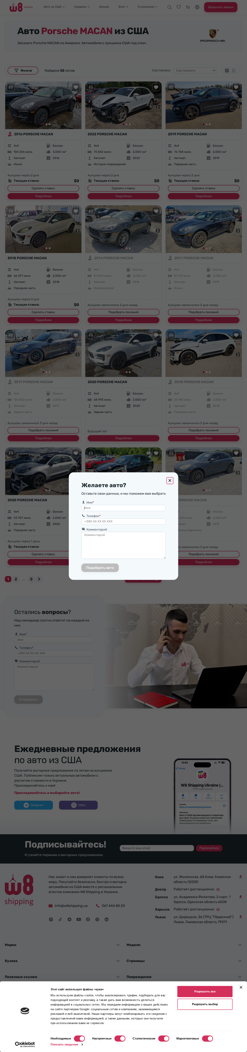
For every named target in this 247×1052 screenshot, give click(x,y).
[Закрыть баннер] (241, 987)
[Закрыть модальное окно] (170, 480)
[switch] (119, 1038)
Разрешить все (205, 991)
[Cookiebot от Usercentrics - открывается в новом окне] (25, 1044)
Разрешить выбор (205, 1004)
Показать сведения (64, 1044)
